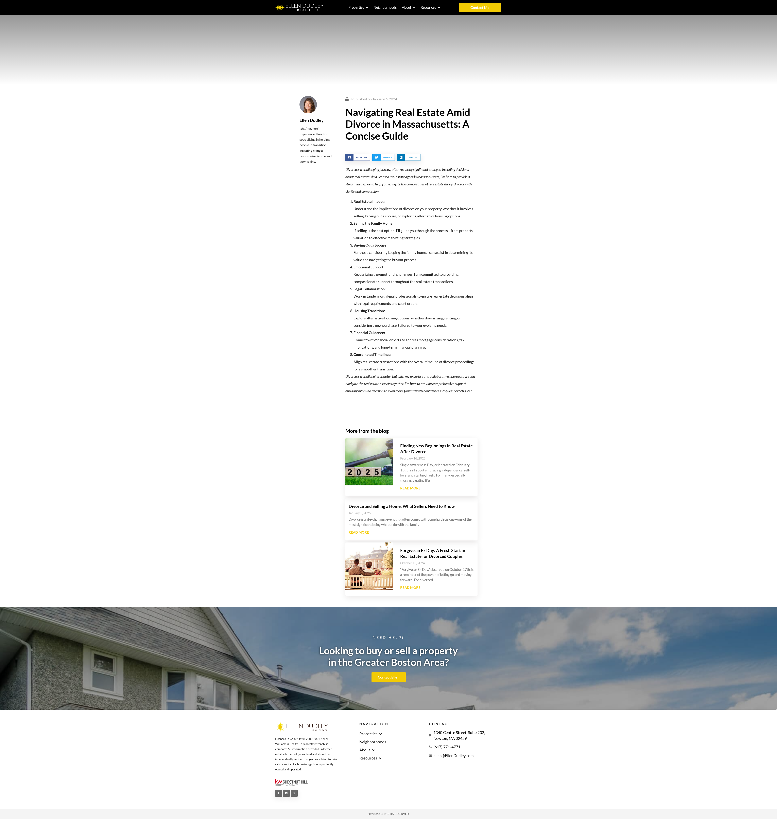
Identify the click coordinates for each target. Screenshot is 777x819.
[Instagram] (294, 793)
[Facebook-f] (278, 793)
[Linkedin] (286, 793)
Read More (410, 488)
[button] (357, 157)
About (406, 7)
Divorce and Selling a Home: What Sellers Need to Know (402, 506)
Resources (428, 7)
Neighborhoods (385, 7)
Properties (356, 7)
